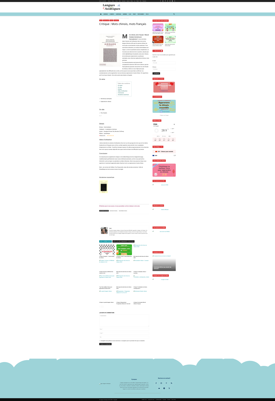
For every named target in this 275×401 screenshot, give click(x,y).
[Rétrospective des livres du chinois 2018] (124, 280)
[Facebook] (160, 1)
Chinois (105, 14)
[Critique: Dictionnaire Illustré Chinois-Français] (141, 295)
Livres (104, 18)
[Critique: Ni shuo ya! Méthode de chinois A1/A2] (107, 265)
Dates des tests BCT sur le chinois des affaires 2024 (158, 33)
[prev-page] (100, 307)
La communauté (157, 96)
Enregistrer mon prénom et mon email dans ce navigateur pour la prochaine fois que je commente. (123, 340)
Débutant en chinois (158, 205)
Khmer (125, 14)
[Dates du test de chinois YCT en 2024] (170, 27)
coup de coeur (110, 18)
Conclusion (121, 92)
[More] (232, 29)
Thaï (134, 14)
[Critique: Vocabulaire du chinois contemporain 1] (141, 280)
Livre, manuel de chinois (159, 160)
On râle (120, 87)
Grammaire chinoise (113, 210)
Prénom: (154, 67)
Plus (147, 14)
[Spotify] (172, 1)
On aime (120, 85)
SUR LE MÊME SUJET (105, 241)
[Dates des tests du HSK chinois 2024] (170, 39)
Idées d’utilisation (122, 91)
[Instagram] (163, 1)
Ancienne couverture (123, 94)
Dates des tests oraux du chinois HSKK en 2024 (158, 45)
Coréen (112, 14)
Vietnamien (141, 14)
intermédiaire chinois (123, 210)
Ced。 (110, 228)
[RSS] (168, 1)
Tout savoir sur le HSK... (159, 181)
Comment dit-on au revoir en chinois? (162, 267)
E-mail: (154, 60)
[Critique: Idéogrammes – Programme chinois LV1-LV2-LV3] (124, 295)
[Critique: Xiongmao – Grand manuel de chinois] (107, 249)
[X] (175, 1)
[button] (174, 14)
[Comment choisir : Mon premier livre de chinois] (124, 249)
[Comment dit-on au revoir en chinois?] (164, 262)
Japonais (118, 14)
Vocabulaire (116, 20)
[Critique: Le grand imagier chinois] (107, 295)
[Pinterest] (165, 1)
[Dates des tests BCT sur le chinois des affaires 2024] (158, 27)
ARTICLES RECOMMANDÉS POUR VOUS (123, 241)
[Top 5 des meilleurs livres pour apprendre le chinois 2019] (107, 280)
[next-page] (102, 307)
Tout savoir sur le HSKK (159, 227)
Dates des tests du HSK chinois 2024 (170, 45)
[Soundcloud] (170, 1)
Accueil (100, 18)
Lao (130, 14)
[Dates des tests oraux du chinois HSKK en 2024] (158, 39)
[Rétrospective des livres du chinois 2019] (124, 265)
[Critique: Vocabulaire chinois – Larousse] (141, 265)
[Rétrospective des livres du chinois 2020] (141, 249)
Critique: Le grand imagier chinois (106, 302)
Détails (120, 89)
